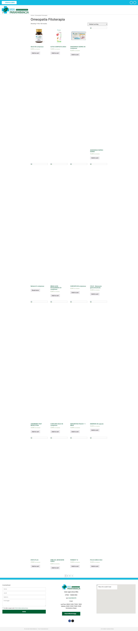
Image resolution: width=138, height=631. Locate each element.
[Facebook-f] (69, 621)
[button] (9, 2)
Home (32, 15)
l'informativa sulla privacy (21, 608)
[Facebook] (131, 2)
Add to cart (35, 53)
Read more (35, 290)
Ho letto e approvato (16, 608)
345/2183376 (72, 598)
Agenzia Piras (110, 629)
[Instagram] (134, 2)
